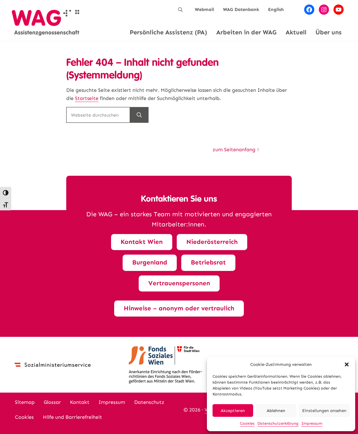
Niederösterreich (212, 242)
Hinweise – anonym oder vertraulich (179, 308)
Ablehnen (276, 410)
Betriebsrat (208, 262)
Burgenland (149, 262)
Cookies (247, 423)
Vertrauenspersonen (179, 283)
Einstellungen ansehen (324, 410)
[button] (347, 364)
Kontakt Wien (142, 242)
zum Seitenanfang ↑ (236, 149)
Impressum (311, 423)
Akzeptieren (233, 410)
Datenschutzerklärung (278, 423)
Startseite (86, 98)
